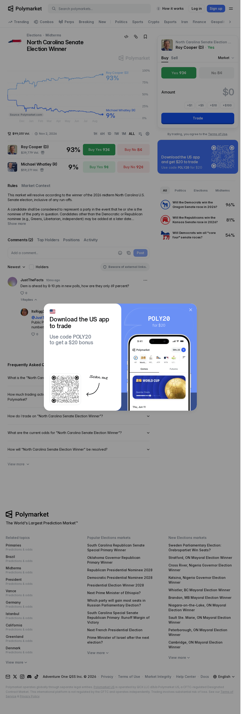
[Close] (190, 309)
